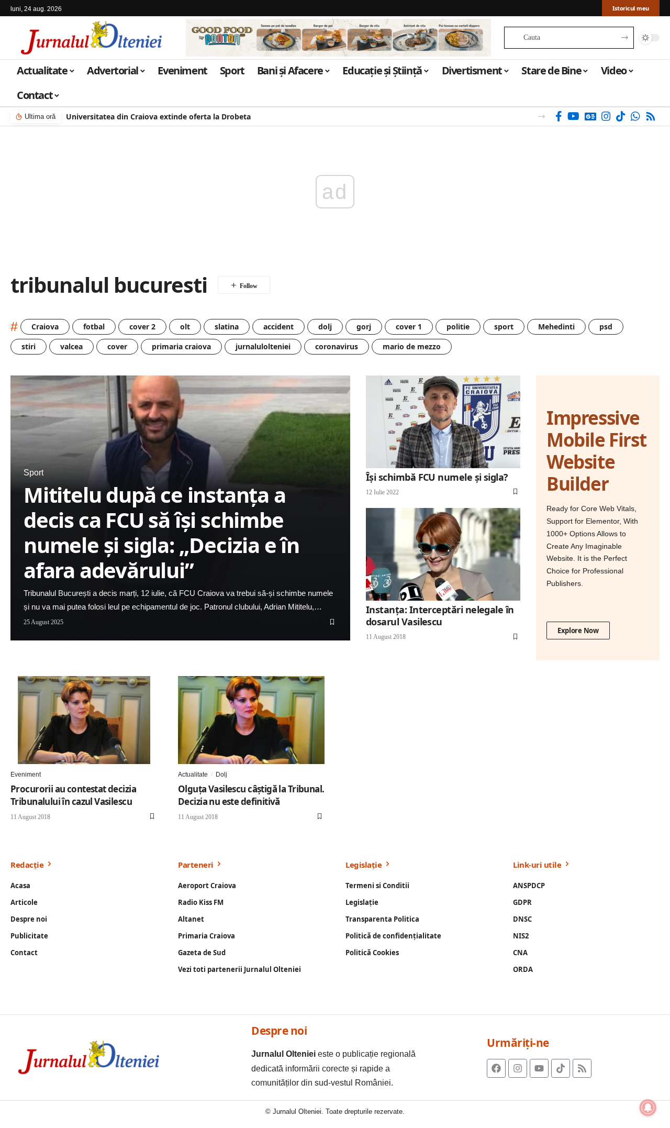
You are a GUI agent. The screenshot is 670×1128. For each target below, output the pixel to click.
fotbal (94, 326)
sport (503, 326)
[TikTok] (620, 116)
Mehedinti (556, 326)
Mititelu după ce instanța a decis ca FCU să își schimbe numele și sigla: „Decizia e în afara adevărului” (161, 532)
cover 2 (142, 326)
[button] (541, 116)
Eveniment (25, 774)
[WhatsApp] (635, 116)
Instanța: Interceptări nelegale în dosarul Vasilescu (440, 615)
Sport (33, 472)
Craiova (45, 326)
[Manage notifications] (648, 1107)
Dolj (221, 774)
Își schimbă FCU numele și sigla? (437, 477)
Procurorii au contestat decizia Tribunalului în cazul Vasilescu (73, 795)
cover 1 (409, 326)
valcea (71, 346)
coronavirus (336, 346)
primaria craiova (181, 346)
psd (605, 326)
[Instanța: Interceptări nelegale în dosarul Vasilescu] (443, 554)
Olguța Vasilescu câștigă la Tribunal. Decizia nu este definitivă (251, 795)
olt (185, 326)
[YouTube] (573, 116)
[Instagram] (606, 116)
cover (117, 346)
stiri (28, 346)
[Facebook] (559, 116)
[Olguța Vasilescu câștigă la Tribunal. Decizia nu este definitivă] (251, 720)
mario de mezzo (412, 346)
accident (278, 326)
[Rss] (650, 116)
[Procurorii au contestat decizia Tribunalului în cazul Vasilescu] (83, 720)
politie (458, 326)
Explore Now (578, 630)
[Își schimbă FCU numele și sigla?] (443, 421)
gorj (363, 326)
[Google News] (590, 116)
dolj (325, 326)
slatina (227, 326)
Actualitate (193, 774)
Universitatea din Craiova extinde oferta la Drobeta (158, 116)
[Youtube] (539, 1068)
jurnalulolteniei (263, 346)
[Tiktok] (560, 1068)
